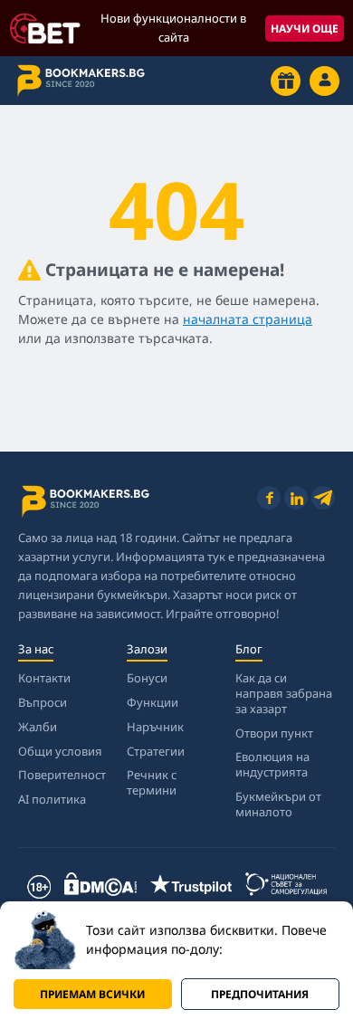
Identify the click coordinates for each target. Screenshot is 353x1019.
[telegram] (323, 498)
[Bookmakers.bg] (79, 80)
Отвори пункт (274, 733)
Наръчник (155, 727)
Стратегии (156, 751)
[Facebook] (269, 498)
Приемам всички (92, 994)
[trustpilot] (191, 886)
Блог (248, 649)
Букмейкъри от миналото (278, 804)
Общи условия (60, 751)
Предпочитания (260, 994)
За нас (35, 649)
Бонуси (147, 678)
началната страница (247, 319)
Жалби (37, 727)
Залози (147, 649)
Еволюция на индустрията (272, 764)
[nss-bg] (286, 886)
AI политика (52, 799)
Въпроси (42, 702)
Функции (152, 702)
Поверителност (62, 775)
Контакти (44, 678)
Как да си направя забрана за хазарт (283, 694)
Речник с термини (151, 782)
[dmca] (100, 886)
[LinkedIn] (296, 498)
